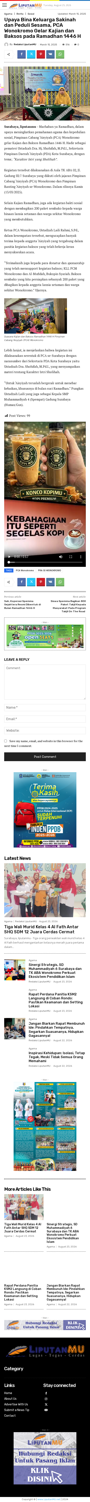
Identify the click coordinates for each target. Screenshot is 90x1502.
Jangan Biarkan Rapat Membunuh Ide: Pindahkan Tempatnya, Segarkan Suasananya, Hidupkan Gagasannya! (57, 1030)
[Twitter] (31, 54)
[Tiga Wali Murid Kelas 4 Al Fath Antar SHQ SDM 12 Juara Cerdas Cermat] (45, 890)
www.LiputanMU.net (48, 1499)
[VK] (50, 54)
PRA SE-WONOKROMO (49, 570)
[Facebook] (21, 54)
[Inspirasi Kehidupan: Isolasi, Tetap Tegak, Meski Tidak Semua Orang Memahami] (14, 1058)
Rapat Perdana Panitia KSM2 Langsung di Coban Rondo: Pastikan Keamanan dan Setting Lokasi (56, 1000)
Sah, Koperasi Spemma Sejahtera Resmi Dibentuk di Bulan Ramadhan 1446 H (22, 605)
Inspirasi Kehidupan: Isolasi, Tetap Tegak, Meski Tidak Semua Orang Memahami (57, 1057)
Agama (8, 14)
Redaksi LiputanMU (25, 44)
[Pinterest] (41, 54)
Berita (20, 14)
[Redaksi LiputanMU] (7, 44)
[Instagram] (46, 1399)
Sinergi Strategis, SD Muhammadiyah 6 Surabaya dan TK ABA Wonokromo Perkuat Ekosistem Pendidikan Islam (55, 971)
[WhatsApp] (60, 54)
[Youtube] (46, 1410)
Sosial (31, 14)
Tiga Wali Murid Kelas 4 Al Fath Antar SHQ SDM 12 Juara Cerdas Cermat (41, 929)
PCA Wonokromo (25, 570)
